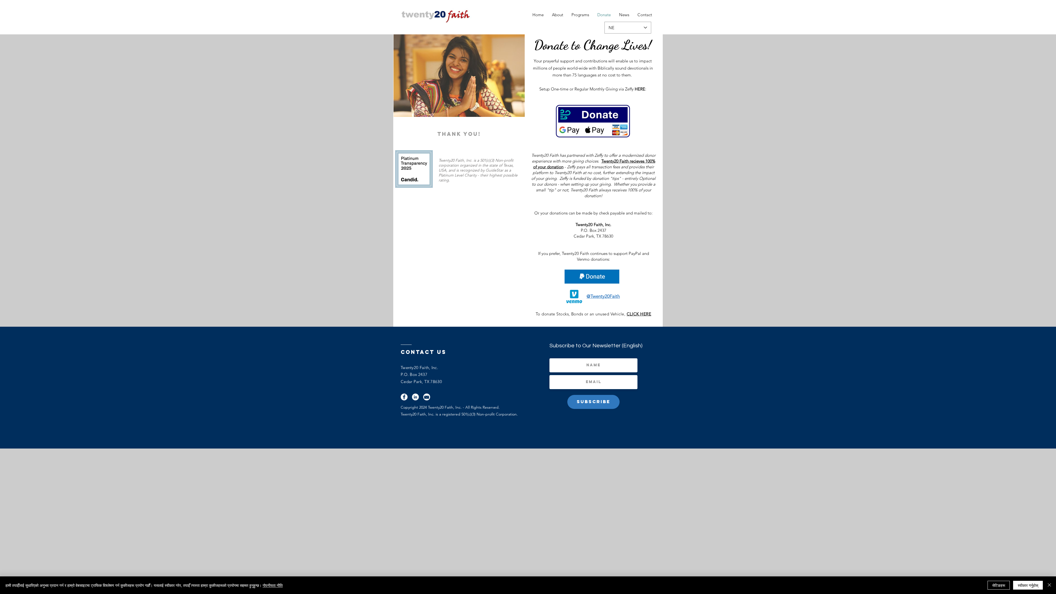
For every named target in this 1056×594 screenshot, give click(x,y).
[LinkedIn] (415, 397)
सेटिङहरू (998, 585)
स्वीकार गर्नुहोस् (1028, 585)
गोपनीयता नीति (273, 585)
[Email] (426, 397)
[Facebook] (404, 397)
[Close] (1049, 585)
